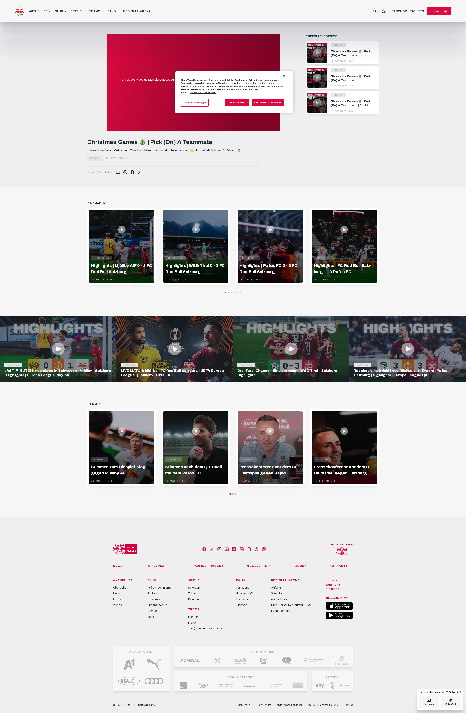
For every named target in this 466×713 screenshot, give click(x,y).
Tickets (417, 11)
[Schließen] (284, 76)
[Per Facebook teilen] (132, 172)
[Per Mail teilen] (118, 172)
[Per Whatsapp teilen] (125, 172)
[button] (225, 292)
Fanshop (399, 11)
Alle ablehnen (237, 102)
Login (435, 11)
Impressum (210, 92)
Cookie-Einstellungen (194, 102)
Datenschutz (197, 92)
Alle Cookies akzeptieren (268, 102)
